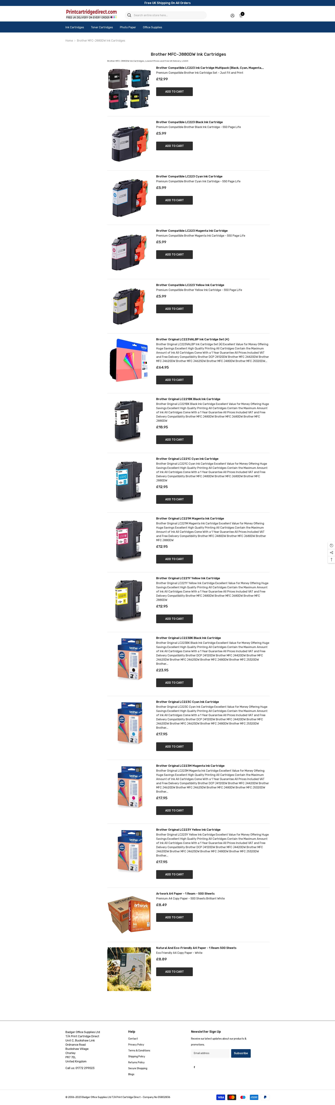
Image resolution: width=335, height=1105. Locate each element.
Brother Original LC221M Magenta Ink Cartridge (190, 518)
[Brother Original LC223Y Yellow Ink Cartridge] (129, 851)
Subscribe (241, 1053)
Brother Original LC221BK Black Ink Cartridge (188, 399)
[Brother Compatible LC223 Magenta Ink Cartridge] (129, 252)
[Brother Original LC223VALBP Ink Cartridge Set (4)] (129, 360)
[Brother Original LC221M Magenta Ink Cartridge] (129, 540)
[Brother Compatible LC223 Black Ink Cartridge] (129, 143)
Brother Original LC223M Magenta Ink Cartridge (190, 765)
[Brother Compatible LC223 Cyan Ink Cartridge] (129, 197)
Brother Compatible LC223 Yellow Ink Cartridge (190, 285)
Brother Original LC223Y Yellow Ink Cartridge (188, 829)
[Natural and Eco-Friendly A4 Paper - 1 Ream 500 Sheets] (129, 969)
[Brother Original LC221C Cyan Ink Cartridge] (129, 480)
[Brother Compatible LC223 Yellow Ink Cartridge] (129, 306)
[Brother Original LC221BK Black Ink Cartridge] (129, 420)
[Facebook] (194, 1067)
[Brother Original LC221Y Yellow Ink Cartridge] (129, 599)
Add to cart (174, 91)
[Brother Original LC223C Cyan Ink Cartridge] (129, 723)
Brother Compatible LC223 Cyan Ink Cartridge (189, 176)
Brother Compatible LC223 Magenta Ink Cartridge (192, 230)
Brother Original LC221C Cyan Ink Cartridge (187, 458)
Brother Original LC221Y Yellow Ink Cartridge (188, 578)
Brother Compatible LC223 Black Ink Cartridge (189, 122)
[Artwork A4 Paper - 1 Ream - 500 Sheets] (129, 915)
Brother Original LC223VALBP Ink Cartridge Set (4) (192, 339)
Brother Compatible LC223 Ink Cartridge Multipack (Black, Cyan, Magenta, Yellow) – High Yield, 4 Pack (209, 67)
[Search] (166, 15)
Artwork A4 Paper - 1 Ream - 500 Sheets (185, 893)
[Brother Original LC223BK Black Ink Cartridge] (129, 659)
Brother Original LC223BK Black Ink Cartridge (188, 637)
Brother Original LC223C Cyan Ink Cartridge (187, 701)
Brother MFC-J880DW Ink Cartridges (101, 40)
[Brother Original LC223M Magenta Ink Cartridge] (129, 787)
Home (69, 40)
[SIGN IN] (232, 15)
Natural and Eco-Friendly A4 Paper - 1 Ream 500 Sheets (196, 947)
